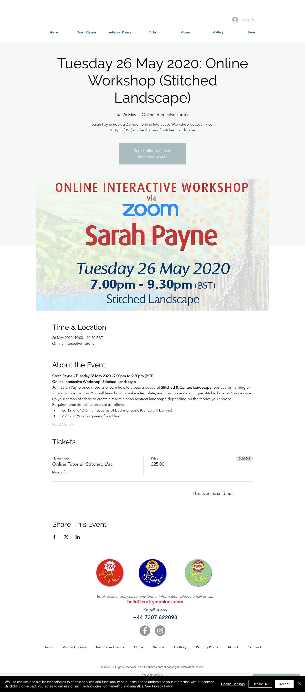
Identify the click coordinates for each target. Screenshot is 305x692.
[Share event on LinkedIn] (78, 537)
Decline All (260, 683)
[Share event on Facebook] (54, 537)
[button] (86, 32)
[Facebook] (145, 630)
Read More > (63, 424)
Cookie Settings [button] (233, 683)
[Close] (299, 684)
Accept (284, 683)
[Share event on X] (66, 537)
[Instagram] (160, 630)
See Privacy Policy (159, 686)
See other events (152, 156)
